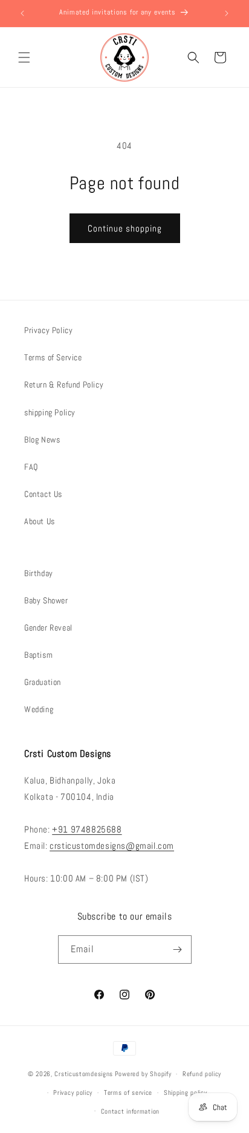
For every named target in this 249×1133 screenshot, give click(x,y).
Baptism (38, 654)
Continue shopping (125, 228)
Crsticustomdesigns (83, 1074)
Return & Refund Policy (63, 384)
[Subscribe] (177, 949)
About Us (39, 521)
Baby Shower (46, 600)
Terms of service (128, 1092)
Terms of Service (53, 357)
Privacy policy (72, 1092)
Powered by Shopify (143, 1074)
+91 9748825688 (86, 829)
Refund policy (202, 1074)
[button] (24, 57)
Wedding (38, 709)
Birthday (38, 573)
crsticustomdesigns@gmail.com (112, 845)
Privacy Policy (48, 330)
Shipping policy (185, 1092)
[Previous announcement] (22, 13)
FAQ (31, 466)
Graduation (42, 682)
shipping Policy (50, 412)
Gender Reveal (48, 627)
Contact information (130, 1111)
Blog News (42, 439)
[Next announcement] (226, 13)
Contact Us (43, 494)
